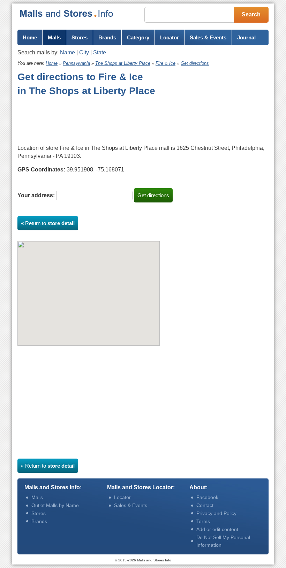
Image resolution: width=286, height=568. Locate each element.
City (84, 52)
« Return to (48, 223)
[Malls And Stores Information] (66, 13)
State (99, 52)
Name (67, 52)
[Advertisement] (73, 118)
